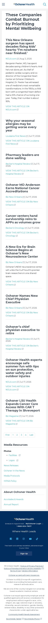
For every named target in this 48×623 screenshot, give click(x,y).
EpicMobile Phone (32, 619)
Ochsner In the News (14, 471)
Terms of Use (15, 571)
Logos (12, 460)
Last (31, 435)
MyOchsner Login (33, 524)
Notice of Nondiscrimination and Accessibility (22, 568)
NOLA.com (11, 59)
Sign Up (26, 553)
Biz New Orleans (14, 197)
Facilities (13, 455)
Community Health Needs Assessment (24, 614)
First (7, 435)
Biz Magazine (12, 416)
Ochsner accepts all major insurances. (24, 575)
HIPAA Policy (10, 481)
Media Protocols (12, 476)
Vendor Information (30, 571)
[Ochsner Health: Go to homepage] (24, 4)
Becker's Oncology (15, 228)
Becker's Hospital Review (18, 164)
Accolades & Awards (13, 499)
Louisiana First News (15, 136)
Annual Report (11, 504)
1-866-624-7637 (24, 526)
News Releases (11, 465)
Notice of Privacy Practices (32, 566)
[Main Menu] (3, 4)
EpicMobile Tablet (13, 619)
